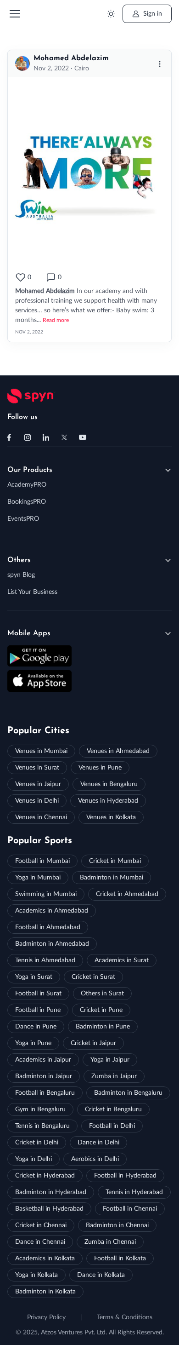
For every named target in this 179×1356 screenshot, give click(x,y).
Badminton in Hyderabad (50, 1192)
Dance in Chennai (40, 1242)
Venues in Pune (100, 767)
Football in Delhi (112, 1126)
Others (19, 560)
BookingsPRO (26, 502)
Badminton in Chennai (117, 1225)
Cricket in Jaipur (93, 1043)
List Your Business (32, 592)
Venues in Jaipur (38, 784)
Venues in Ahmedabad (118, 751)
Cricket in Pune (101, 1010)
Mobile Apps (28, 633)
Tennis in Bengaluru (42, 1126)
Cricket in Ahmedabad (127, 894)
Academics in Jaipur (43, 1060)
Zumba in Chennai (110, 1242)
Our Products (29, 470)
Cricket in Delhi (36, 1142)
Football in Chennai (130, 1209)
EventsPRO (23, 519)
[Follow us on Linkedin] (46, 437)
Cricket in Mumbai (115, 861)
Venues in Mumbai (41, 751)
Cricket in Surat (93, 977)
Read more (56, 320)
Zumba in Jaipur (114, 1076)
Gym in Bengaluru (40, 1109)
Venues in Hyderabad (108, 801)
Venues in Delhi (37, 801)
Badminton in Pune (103, 1026)
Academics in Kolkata (45, 1258)
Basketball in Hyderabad (49, 1209)
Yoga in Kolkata (36, 1275)
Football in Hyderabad (125, 1175)
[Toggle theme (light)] (111, 14)
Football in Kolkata (120, 1258)
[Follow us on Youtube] (82, 437)
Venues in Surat (37, 767)
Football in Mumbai (42, 861)
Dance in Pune (35, 1026)
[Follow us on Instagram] (27, 437)
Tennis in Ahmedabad (45, 960)
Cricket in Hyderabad (45, 1175)
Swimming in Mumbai (46, 894)
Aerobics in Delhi (95, 1159)
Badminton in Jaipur (43, 1076)
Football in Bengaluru (45, 1093)
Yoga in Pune (33, 1043)
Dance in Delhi (98, 1142)
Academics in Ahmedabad (51, 911)
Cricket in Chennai (41, 1225)
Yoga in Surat (33, 977)
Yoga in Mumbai (38, 877)
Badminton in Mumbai (111, 877)
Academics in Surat (122, 960)
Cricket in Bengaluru (113, 1109)
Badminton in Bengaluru (128, 1093)
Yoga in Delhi (33, 1159)
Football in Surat (38, 993)
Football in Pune (38, 1010)
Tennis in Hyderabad (134, 1192)
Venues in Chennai (41, 817)
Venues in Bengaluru (109, 784)
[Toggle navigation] (14, 14)
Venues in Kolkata (111, 817)
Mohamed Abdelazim (71, 58)
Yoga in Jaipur (109, 1060)
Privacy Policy (46, 1317)
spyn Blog (21, 575)
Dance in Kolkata (101, 1275)
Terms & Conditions (124, 1317)
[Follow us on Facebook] (9, 437)
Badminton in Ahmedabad (52, 944)
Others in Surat (102, 993)
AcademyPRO (26, 485)
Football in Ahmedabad (47, 927)
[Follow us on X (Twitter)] (64, 437)
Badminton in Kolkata (45, 1291)
